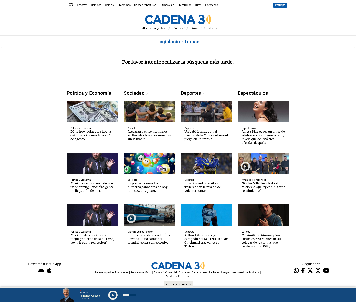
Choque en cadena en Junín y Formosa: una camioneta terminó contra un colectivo (149, 238)
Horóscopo (211, 5)
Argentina (160, 28)
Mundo (212, 28)
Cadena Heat (199, 272)
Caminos (96, 5)
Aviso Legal (252, 272)
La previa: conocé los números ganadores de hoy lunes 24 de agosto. (147, 187)
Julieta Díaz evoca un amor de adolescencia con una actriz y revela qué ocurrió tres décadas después (263, 137)
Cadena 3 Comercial (165, 272)
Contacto (184, 272)
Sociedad (135, 93)
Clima (198, 5)
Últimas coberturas (145, 5)
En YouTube (184, 5)
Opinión (109, 5)
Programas (124, 5)
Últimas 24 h (167, 5)
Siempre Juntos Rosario (140, 231)
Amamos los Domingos (254, 179)
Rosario (196, 28)
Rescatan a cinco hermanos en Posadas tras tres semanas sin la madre (149, 135)
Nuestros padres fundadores (111, 272)
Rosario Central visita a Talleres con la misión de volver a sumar (202, 187)
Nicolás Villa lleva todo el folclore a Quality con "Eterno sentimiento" (263, 187)
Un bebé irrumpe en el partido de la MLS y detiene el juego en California (206, 135)
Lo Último (145, 28)
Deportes (82, 5)
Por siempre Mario (141, 272)
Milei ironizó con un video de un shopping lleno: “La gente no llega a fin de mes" (92, 187)
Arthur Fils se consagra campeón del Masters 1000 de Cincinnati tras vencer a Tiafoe (206, 240)
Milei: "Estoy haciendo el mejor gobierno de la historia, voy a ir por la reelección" (92, 238)
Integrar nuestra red (232, 272)
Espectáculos (254, 93)
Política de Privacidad (178, 276)
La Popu (246, 231)
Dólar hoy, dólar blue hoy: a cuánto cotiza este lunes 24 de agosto (90, 135)
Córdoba (179, 28)
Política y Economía (90, 93)
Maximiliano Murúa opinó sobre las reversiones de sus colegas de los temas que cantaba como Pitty (262, 240)
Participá (280, 5)
